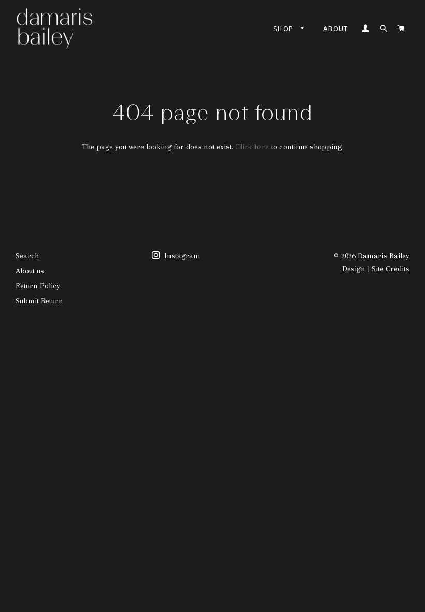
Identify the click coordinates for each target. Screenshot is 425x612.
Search (27, 255)
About (335, 28)
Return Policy (38, 285)
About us (30, 270)
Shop (284, 28)
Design (353, 268)
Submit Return (39, 300)
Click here (252, 146)
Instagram (181, 255)
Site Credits (390, 268)
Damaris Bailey (383, 255)
